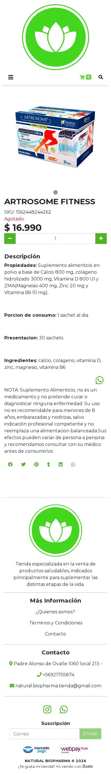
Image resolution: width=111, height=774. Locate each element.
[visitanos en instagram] (47, 709)
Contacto (55, 634)
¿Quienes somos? (55, 611)
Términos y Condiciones (55, 623)
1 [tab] (55, 192)
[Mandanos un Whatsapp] (99, 380)
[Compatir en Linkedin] (60, 464)
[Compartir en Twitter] (23, 464)
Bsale (87, 766)
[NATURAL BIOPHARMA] (55, 37)
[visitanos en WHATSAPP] (63, 709)
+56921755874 (58, 674)
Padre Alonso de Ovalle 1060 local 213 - (57, 663)
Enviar (90, 733)
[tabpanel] (55, 137)
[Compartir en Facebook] (10, 464)
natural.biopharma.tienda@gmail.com (57, 685)
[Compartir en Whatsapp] (73, 464)
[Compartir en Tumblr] (49, 464)
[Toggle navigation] (11, 77)
